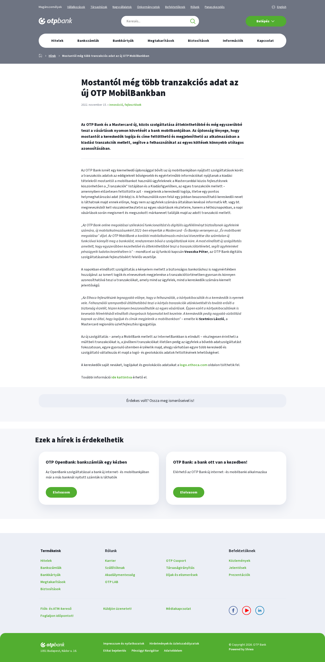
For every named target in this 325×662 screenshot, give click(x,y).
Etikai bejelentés (114, 651)
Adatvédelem (173, 651)
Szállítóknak (115, 567)
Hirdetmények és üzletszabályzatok (174, 643)
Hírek (52, 56)
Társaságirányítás (180, 567)
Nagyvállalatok (122, 7)
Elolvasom (61, 492)
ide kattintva (121, 377)
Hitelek (46, 560)
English (281, 7)
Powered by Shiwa (241, 649)
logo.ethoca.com (193, 365)
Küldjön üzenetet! (117, 608)
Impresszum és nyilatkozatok (123, 643)
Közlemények (239, 560)
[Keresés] (192, 21)
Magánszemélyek (50, 7)
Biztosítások (50, 589)
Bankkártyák (50, 574)
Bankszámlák (50, 567)
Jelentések (237, 567)
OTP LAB (111, 581)
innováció (116, 105)
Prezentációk (239, 574)
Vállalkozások (76, 7)
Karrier (110, 560)
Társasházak (98, 7)
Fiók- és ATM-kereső (56, 608)
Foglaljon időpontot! (56, 615)
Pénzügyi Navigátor (145, 651)
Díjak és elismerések (182, 574)
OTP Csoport (176, 560)
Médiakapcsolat (178, 608)
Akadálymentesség (120, 574)
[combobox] (160, 21)
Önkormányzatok (148, 7)
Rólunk (195, 7)
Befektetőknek (175, 7)
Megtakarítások (52, 581)
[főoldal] (68, 645)
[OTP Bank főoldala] (55, 21)
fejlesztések (132, 105)
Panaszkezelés (215, 7)
